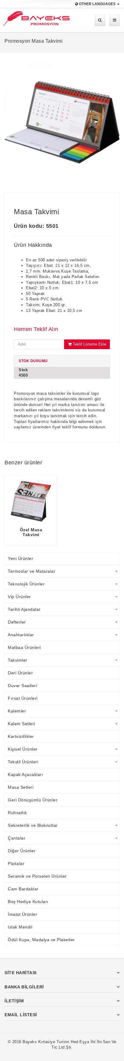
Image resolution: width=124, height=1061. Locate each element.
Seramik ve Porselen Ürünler (37, 876)
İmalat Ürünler (22, 914)
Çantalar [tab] (16, 838)
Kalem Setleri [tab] (21, 723)
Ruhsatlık (17, 812)
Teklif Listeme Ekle (89, 344)
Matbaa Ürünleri (24, 647)
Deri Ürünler (20, 672)
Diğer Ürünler (22, 850)
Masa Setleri (20, 787)
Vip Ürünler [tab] (19, 596)
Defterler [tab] (17, 622)
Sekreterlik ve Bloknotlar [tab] (33, 825)
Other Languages (97, 4)
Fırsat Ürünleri (23, 698)
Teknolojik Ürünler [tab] (26, 583)
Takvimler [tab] (17, 660)
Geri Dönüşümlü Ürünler (32, 799)
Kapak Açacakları (25, 774)
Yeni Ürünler (20, 558)
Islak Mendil (20, 927)
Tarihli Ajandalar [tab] (24, 609)
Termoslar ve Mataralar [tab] (31, 571)
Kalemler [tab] (17, 711)
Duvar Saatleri (22, 685)
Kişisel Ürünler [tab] (23, 749)
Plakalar (16, 863)
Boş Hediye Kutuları (28, 901)
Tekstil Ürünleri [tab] (23, 761)
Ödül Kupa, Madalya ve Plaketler (41, 939)
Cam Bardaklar (23, 888)
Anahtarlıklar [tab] (21, 634)
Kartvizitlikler (21, 736)
